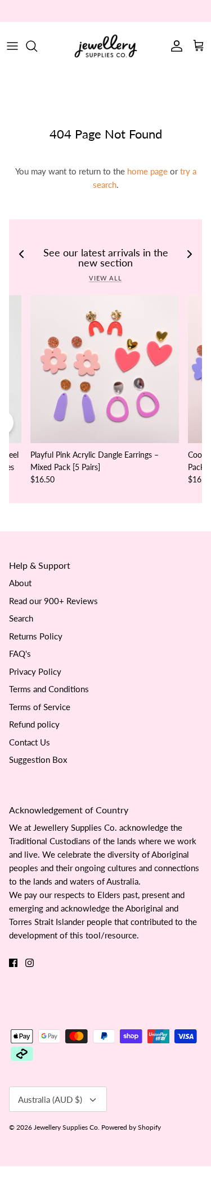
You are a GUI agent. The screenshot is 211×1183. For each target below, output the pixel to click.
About (20, 583)
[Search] (37, 46)
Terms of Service (39, 707)
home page (147, 171)
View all (105, 278)
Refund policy (34, 724)
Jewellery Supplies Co (66, 1127)
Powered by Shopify (131, 1127)
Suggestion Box (38, 759)
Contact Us (29, 742)
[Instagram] (29, 963)
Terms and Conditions (49, 689)
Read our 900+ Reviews (53, 601)
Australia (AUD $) (50, 1099)
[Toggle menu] (12, 46)
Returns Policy (35, 636)
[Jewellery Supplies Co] (105, 46)
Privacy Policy (35, 671)
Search (21, 618)
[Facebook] (13, 963)
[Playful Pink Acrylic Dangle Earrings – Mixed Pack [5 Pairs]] (104, 369)
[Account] (173, 46)
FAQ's (20, 653)
